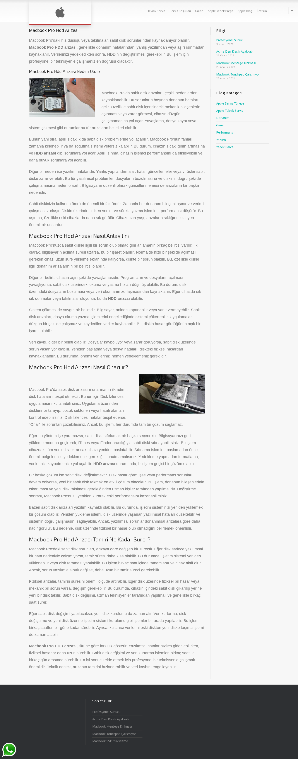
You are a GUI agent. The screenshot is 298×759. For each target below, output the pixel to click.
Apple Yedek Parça (220, 11)
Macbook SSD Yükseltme (110, 741)
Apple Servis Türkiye (230, 103)
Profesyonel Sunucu (230, 40)
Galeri (199, 11)
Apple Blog (245, 11)
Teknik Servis (156, 11)
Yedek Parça (224, 147)
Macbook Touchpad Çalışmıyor (238, 74)
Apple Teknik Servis (229, 110)
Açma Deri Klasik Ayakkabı (234, 51)
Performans (224, 132)
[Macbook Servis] (60, 12)
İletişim (262, 11)
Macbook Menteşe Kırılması (236, 63)
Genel (220, 125)
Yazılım (221, 140)
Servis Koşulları (180, 11)
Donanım (222, 118)
